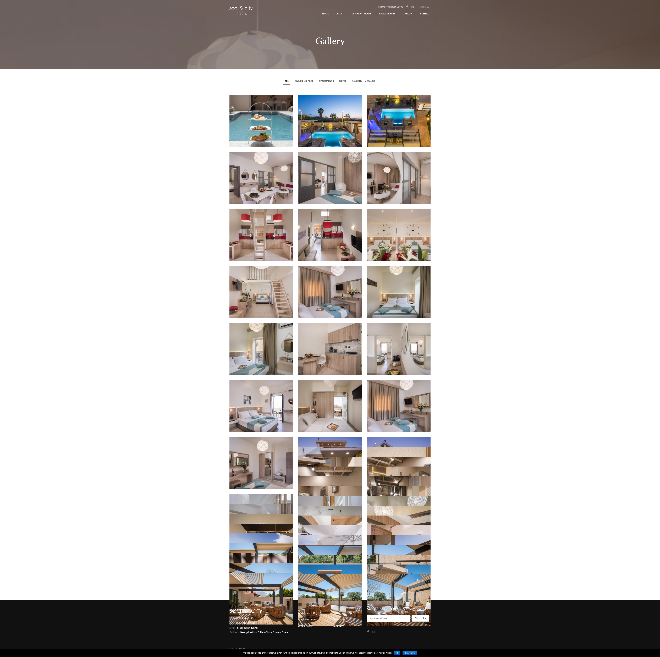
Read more (409, 653)
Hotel (342, 81)
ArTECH (242, 649)
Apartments (326, 81)
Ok (397, 653)
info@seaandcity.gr (247, 627)
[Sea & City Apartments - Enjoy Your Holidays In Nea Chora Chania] (241, 12)
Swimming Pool (304, 81)
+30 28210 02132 (394, 7)
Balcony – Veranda (363, 81)
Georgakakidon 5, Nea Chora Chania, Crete (264, 632)
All (287, 81)
